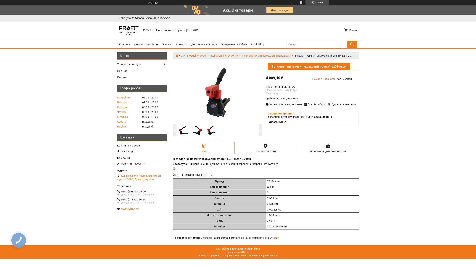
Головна (124, 44)
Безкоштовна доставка (283, 98)
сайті (276, 237)
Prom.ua (255, 249)
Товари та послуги (129, 64)
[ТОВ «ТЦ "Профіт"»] (129, 30)
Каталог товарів (144, 44)
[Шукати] (352, 44)
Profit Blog (257, 44)
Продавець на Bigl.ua (238, 252)
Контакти (181, 44)
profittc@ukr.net (130, 209)
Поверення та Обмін (234, 44)
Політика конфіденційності (263, 255)
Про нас (167, 44)
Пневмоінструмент (197, 55)
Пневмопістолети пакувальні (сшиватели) (266, 55)
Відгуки (122, 77)
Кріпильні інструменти (224, 55)
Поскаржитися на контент (234, 255)
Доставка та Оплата (204, 44)
